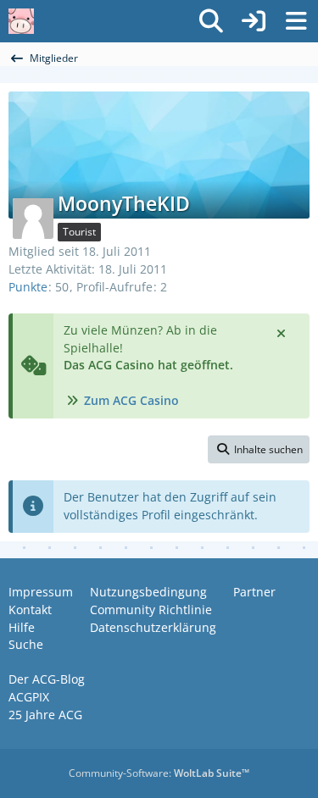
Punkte (27, 287)
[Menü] (296, 21)
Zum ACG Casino (131, 400)
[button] (259, 449)
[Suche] (211, 21)
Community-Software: (159, 773)
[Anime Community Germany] (21, 21)
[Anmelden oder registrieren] (254, 21)
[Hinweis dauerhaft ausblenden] (282, 332)
